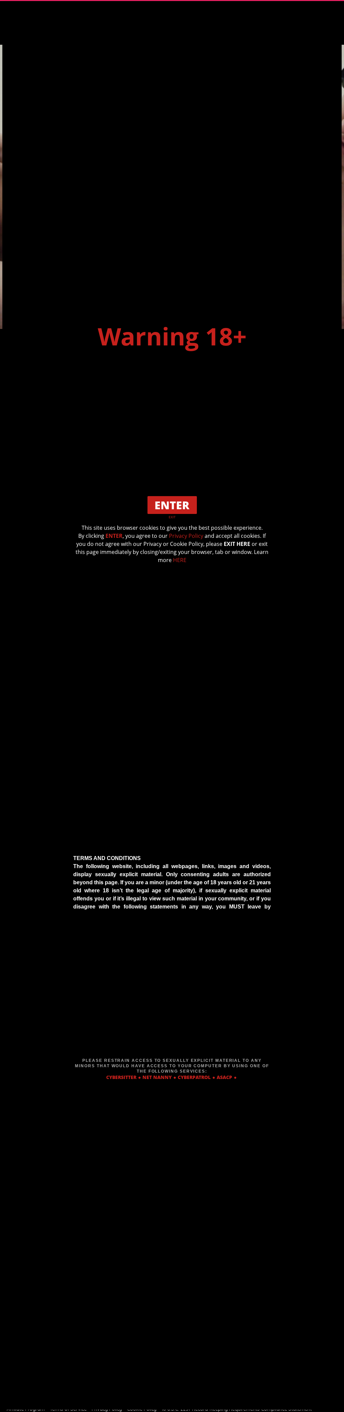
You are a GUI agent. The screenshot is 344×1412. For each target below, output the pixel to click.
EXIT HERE (237, 544)
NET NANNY (157, 1077)
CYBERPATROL (194, 1077)
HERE (179, 560)
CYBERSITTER (121, 1077)
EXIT (172, 517)
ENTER (114, 536)
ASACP (224, 1077)
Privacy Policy (186, 536)
